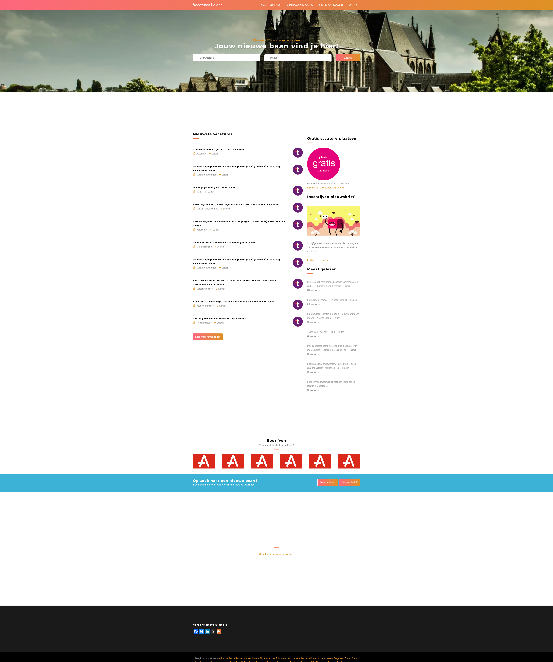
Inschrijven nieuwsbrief (332, 5)
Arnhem (321, 658)
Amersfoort (286, 658)
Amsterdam (299, 658)
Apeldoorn (311, 658)
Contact (353, 5)
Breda (354, 658)
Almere (255, 658)
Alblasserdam (226, 658)
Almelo (247, 658)
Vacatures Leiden (207, 5)
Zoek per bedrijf (350, 482)
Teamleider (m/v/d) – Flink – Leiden (325, 332)
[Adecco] (204, 461)
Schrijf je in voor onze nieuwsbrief (276, 554)
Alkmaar (238, 658)
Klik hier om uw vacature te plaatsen (325, 187)
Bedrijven (275, 5)
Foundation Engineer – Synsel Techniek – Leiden (332, 300)
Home (263, 5)
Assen (329, 658)
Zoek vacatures (327, 482)
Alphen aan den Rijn (270, 658)
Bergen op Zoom (342, 658)
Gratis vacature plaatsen (300, 5)
